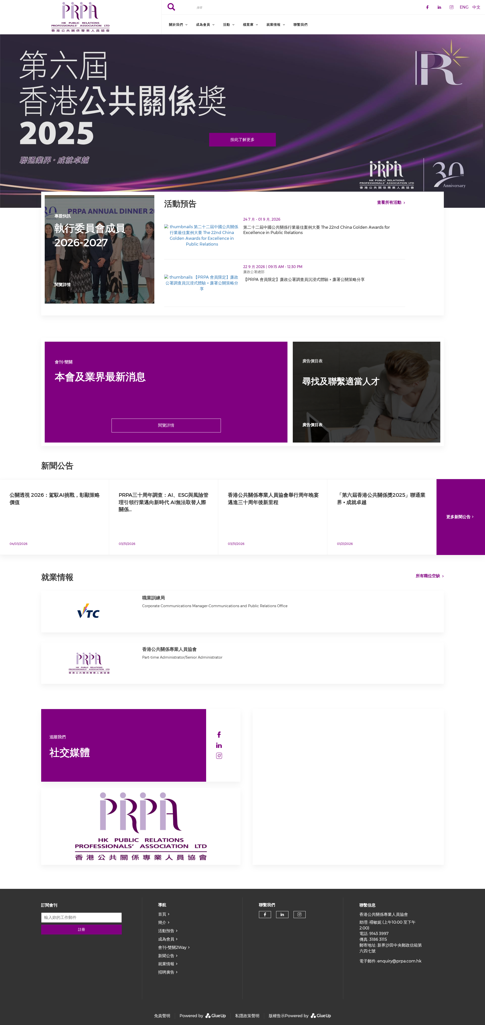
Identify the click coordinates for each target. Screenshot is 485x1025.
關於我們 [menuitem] (176, 24)
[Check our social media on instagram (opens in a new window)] (219, 756)
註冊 (81, 929)
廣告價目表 (312, 424)
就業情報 (166, 963)
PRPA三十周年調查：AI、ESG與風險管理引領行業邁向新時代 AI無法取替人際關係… (163, 502)
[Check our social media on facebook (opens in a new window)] (219, 734)
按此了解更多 (242, 139)
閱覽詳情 (63, 284)
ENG (464, 7)
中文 (476, 7)
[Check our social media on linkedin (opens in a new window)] (219, 745)
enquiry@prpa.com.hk (399, 961)
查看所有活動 (389, 202)
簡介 (162, 922)
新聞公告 (166, 955)
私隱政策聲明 (247, 1015)
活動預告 (166, 930)
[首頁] (81, 17)
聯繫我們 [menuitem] (301, 24)
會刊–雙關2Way (172, 947)
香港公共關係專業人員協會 (169, 649)
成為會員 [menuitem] (203, 24)
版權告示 (277, 1015)
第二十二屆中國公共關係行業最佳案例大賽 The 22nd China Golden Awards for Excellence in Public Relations (324, 230)
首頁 (162, 914)
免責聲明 (162, 1015)
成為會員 (166, 939)
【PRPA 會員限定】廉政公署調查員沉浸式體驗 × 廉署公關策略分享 (324, 279)
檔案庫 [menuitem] (248, 24)
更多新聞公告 (458, 516)
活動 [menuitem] (226, 24)
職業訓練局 (153, 598)
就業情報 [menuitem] (273, 24)
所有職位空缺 (428, 575)
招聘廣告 (166, 972)
